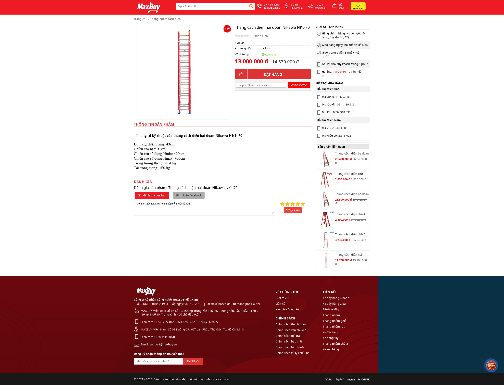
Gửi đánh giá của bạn (152, 195)
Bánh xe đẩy (331, 309)
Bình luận (260, 36)
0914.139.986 (338, 104)
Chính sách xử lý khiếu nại (293, 353)
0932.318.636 (336, 112)
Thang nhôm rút (334, 326)
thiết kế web (177, 379)
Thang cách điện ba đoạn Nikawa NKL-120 (352, 194)
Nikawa (267, 48)
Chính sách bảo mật (289, 341)
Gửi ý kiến (293, 210)
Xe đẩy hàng (331, 332)
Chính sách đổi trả (288, 336)
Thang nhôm (331, 315)
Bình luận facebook (189, 195)
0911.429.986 (336, 97)
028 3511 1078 (165, 337)
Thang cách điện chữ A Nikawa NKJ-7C (350, 234)
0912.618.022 (336, 135)
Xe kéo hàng (331, 349)
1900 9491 (339, 71)
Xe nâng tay (330, 338)
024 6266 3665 (208, 322)
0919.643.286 (334, 128)
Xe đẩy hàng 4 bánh (336, 298)
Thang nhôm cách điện (165, 19)
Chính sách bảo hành (290, 347)
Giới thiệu (282, 298)
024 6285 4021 (165, 322)
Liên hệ (280, 303)
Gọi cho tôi (299, 85)
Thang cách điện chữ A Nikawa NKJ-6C (350, 174)
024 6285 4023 (186, 322)
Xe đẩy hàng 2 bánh (336, 303)
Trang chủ (140, 19)
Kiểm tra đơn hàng (288, 309)
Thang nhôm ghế (334, 321)
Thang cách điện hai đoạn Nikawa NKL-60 (348, 255)
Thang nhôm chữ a (335, 343)
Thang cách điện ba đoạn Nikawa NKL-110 (352, 154)
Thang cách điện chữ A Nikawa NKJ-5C (350, 214)
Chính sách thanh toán (291, 324)
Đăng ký (193, 361)
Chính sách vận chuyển (291, 330)
